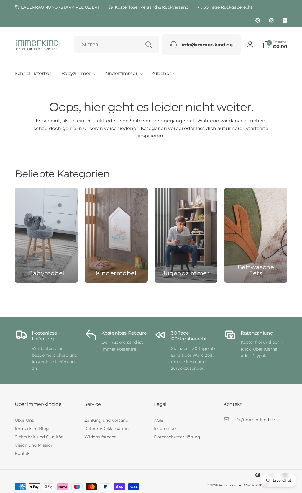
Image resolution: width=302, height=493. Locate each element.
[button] (78, 74)
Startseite (256, 128)
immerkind (227, 485)
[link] (57, 7)
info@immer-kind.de (253, 419)
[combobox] (116, 44)
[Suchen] (149, 45)
